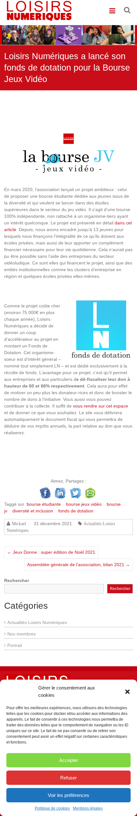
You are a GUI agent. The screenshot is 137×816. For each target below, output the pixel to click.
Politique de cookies (52, 808)
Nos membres (21, 633)
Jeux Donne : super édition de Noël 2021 (51, 552)
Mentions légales (88, 808)
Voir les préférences (68, 795)
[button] (127, 692)
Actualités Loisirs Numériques (37, 622)
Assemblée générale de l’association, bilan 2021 (78, 564)
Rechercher (16, 580)
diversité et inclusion (32, 510)
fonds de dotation (75, 510)
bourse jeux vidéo (84, 504)
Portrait (14, 645)
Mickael (19, 523)
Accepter (68, 760)
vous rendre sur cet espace (100, 405)
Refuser (68, 777)
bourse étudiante (44, 504)
